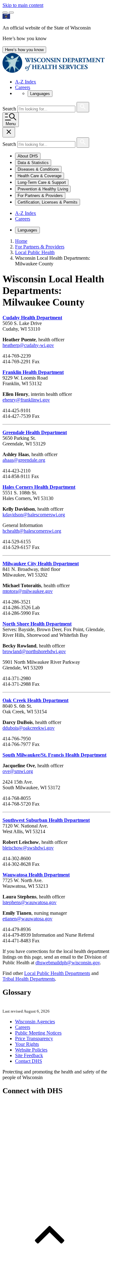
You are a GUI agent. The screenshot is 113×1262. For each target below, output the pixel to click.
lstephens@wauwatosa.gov (29, 902)
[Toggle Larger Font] (5, 12)
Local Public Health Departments (57, 973)
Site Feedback (29, 1055)
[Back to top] (50, 1256)
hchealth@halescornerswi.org (32, 531)
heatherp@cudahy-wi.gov (28, 345)
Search (10, 108)
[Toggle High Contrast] (11, 12)
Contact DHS (28, 1061)
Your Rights (27, 1044)
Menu (11, 123)
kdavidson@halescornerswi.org (34, 514)
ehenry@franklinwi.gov (26, 399)
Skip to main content (23, 5)
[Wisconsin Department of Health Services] (54, 71)
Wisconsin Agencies (35, 1021)
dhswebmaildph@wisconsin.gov (67, 962)
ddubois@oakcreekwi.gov (29, 728)
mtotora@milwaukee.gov (28, 591)
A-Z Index (25, 81)
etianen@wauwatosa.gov (27, 918)
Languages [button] (40, 93)
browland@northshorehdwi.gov (34, 651)
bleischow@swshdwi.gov (28, 847)
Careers (22, 87)
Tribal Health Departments (29, 979)
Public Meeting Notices (38, 1033)
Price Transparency (34, 1038)
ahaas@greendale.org (24, 460)
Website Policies (31, 1049)
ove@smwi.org (18, 771)
